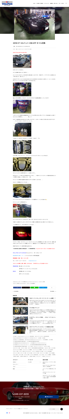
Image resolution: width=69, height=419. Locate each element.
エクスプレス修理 (47, 346)
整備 (14, 46)
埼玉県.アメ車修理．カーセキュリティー (35, 356)
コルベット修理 (42, 281)
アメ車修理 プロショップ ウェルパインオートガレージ (30, 281)
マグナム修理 (21, 354)
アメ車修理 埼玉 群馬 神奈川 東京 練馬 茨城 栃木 (20, 346)
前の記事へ (16, 291)
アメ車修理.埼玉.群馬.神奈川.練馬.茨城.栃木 (20, 341)
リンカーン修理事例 (48, 354)
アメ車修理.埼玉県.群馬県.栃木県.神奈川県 (33, 341)
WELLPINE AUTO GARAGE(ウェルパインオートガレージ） (33, 339)
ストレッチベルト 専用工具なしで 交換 (49, 369)
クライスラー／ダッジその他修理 (48, 349)
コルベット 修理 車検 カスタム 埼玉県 (38, 351)
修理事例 (54, 354)
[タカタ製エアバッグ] (20, 311)
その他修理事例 (46, 339)
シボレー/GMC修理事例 (31, 283)
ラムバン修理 (42, 354)
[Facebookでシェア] (17, 287)
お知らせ (14, 362)
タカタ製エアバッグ (34, 307)
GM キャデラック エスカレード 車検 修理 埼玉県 (42, 336)
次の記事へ (52, 291)
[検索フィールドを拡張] (66, 3)
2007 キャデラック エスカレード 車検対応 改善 (41, 327)
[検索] (61, 409)
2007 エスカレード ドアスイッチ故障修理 (49, 363)
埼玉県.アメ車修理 (16, 356)
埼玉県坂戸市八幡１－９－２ (19, 255)
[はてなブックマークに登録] (43, 287)
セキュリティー (15, 364)
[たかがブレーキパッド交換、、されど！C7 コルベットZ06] (20, 320)
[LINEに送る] (34, 287)
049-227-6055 (21, 394)
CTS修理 (15, 336)
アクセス (27, 400)
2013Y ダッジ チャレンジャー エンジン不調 (49, 373)
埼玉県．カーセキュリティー (47, 356)
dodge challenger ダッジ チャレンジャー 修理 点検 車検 (26, 336)
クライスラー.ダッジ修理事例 (28, 349)
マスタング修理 (27, 354)
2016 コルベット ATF (17, 281)
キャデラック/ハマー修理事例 (18, 349)
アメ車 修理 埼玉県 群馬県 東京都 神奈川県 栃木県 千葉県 (38, 344)
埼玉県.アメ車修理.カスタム (24, 356)
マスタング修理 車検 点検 (34, 354)
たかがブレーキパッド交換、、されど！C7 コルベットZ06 (42, 318)
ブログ (14, 366)
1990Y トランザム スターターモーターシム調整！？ (42, 298)
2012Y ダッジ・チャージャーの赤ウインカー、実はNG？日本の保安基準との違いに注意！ (49, 376)
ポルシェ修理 (16, 354)
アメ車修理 (51, 339)
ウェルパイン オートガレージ (38, 346)
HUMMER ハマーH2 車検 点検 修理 (19, 339)
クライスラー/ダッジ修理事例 (38, 349)
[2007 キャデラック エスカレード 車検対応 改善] (20, 330)
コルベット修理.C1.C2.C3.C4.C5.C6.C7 (20, 283)
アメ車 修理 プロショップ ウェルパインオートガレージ (21, 344)
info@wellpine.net (32, 260)
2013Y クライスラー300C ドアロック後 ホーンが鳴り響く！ (49, 366)
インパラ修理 (31, 346)
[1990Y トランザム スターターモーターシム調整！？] (20, 301)
